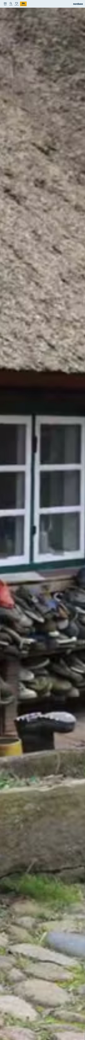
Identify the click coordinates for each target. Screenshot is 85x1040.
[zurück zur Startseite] (78, 4)
